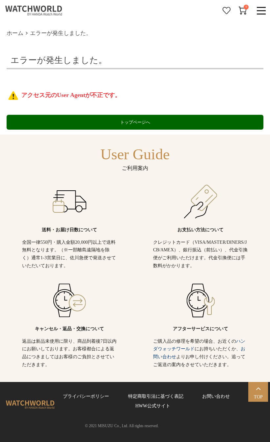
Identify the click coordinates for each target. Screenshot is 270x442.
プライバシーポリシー (86, 396)
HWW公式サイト (151, 405)
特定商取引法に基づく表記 (155, 396)
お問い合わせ (216, 396)
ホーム (15, 33)
